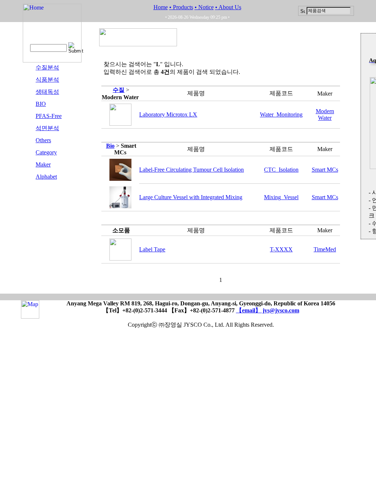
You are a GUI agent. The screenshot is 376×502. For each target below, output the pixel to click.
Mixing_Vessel (281, 197)
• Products (181, 7)
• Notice (204, 7)
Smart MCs (325, 169)
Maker (43, 164)
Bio (110, 146)
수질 (118, 90)
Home (160, 7)
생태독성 (47, 92)
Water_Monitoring (281, 114)
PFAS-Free (49, 116)
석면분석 (47, 128)
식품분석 (47, 79)
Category (46, 152)
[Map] (30, 315)
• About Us (228, 7)
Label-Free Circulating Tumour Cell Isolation (191, 169)
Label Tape (152, 249)
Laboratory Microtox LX (168, 114)
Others (43, 140)
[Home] (52, 60)
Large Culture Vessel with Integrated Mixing (190, 197)
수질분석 (47, 67)
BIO (41, 104)
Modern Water (325, 114)
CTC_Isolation (281, 169)
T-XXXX (281, 249)
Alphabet (46, 176)
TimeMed (325, 249)
